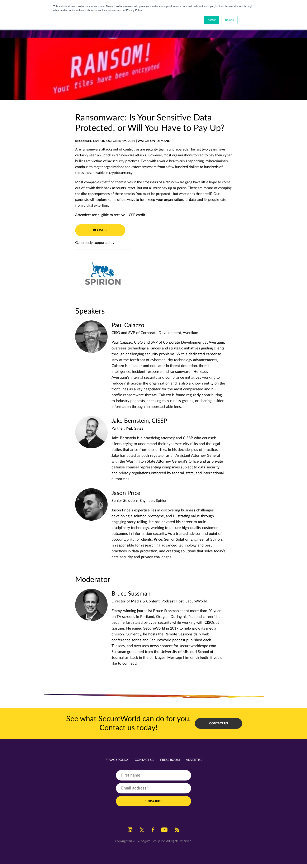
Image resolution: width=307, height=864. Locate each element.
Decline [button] (229, 20)
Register (100, 230)
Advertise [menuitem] (194, 760)
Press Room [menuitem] (170, 760)
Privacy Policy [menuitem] (117, 760)
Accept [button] (212, 20)
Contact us (218, 723)
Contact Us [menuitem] (144, 760)
